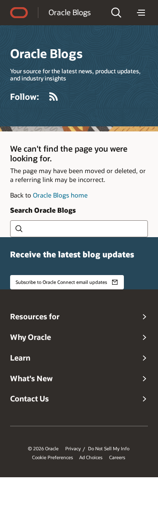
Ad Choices (90, 457)
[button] (116, 12)
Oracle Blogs (69, 12)
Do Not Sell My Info (108, 449)
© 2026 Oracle (43, 449)
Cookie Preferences (52, 457)
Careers (117, 457)
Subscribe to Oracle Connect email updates (61, 282)
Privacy (73, 449)
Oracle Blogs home (60, 195)
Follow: (24, 96)
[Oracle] (19, 12)
